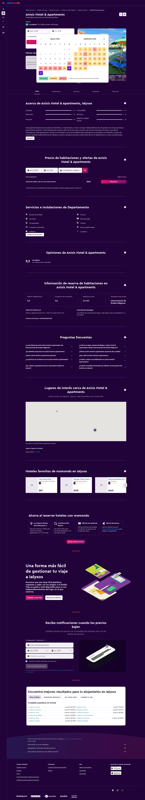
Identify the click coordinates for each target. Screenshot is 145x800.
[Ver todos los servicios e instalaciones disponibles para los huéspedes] (125, 207)
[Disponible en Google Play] (116, 768)
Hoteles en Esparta (82, 721)
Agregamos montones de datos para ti (41, 748)
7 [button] (59, 54)
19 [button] (50, 63)
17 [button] (41, 63)
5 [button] (50, 54)
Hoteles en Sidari (33, 718)
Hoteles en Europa (42, 10)
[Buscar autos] (3, 17)
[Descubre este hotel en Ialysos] (125, 103)
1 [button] (64, 49)
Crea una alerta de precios (110, 529)
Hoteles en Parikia (34, 721)
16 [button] (69, 59)
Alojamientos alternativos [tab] (52, 697)
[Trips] (3, 27)
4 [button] (45, 54)
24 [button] (41, 68)
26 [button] (50, 68)
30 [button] (69, 68)
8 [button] (64, 54)
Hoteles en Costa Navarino (84, 715)
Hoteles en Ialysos (82, 10)
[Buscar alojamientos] (3, 13)
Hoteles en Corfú (33, 712)
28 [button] (60, 68)
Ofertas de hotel (30, 10)
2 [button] (69, 49)
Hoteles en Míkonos (82, 712)
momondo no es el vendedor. (38, 744)
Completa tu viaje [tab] (87, 697)
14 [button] (60, 59)
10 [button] (41, 59)
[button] (3, 3)
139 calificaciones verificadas (47, 24)
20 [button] (55, 63)
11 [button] (45, 59)
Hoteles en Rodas (81, 710)
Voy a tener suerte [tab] (71, 697)
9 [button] (69, 54)
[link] (76, 542)
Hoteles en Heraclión (83, 718)
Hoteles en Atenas (34, 707)
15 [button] (64, 59)
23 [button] (69, 63)
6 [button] (55, 54)
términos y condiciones (57, 670)
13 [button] (55, 59)
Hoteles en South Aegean (68, 10)
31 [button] (41, 73)
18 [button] (45, 63)
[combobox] (51, 645)
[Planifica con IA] (3, 21)
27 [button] (55, 68)
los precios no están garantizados (73, 738)
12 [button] (50, 59)
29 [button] (64, 68)
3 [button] (40, 54)
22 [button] (64, 63)
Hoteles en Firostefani (35, 715)
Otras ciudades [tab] (35, 697)
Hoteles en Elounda (34, 710)
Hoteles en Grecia (54, 10)
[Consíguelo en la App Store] (116, 773)
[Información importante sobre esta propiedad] (125, 285)
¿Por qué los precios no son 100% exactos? (43, 751)
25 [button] (45, 68)
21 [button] (60, 63)
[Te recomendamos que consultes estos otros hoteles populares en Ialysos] (125, 471)
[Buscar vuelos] (3, 9)
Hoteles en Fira (81, 707)
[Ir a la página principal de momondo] (13, 3)
